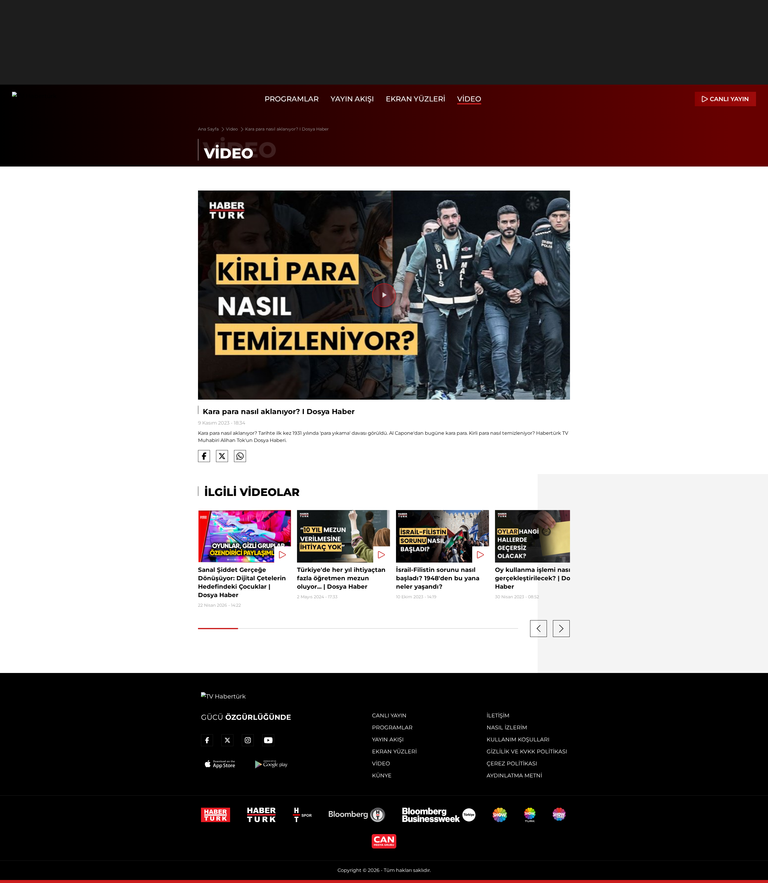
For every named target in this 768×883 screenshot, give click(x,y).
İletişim (498, 715)
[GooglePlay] (270, 764)
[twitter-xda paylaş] (222, 456)
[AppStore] (220, 764)
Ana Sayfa (209, 129)
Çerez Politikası (512, 763)
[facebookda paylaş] (204, 456)
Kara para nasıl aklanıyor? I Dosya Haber (287, 129)
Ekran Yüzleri (415, 99)
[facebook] (207, 740)
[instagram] (248, 740)
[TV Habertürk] (34, 99)
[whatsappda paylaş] (240, 456)
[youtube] (268, 740)
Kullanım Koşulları (518, 739)
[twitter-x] (227, 740)
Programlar (292, 99)
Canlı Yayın (389, 715)
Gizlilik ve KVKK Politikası (527, 751)
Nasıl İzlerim (507, 727)
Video (469, 99)
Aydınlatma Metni (514, 775)
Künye (382, 775)
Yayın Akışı (352, 99)
